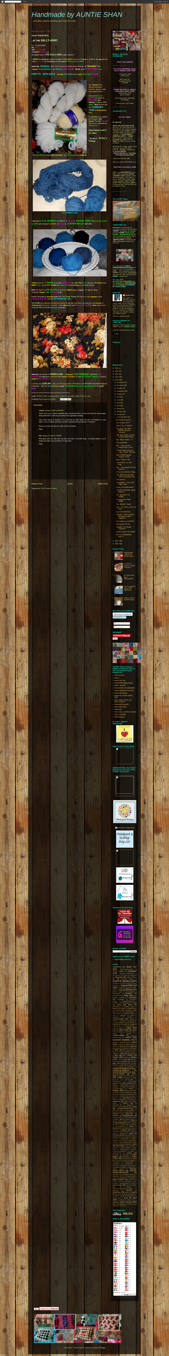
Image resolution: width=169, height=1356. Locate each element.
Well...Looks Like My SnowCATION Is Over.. (124, 446)
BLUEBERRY (120, 999)
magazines (116, 1101)
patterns (124, 1130)
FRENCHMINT (116, 1061)
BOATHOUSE (126, 1003)
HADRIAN (120, 1067)
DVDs (117, 1050)
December (120, 382)
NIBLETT (128, 1122)
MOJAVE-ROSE (117, 1117)
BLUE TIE (124, 997)
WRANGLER (121, 1200)
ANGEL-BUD (133, 975)
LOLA (119, 1098)
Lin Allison (132, 1096)
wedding (134, 1192)
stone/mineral (131, 1165)
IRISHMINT (116, 1087)
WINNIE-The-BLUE (119, 1196)
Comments (119, 627)
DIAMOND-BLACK (123, 1046)
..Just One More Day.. (123, 417)
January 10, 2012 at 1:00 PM (51, 436)
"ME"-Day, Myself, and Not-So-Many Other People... (125, 436)
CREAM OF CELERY (122, 1033)
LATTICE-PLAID (119, 1094)
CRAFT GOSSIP (120, 685)
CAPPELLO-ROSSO (128, 1013)
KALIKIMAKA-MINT (118, 1088)
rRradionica (118, 709)
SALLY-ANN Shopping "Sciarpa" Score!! (123, 456)
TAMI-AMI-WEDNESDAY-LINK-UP (125, 1172)
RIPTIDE (126, 1146)
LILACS (117, 1096)
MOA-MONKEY (130, 1112)
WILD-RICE (118, 1194)
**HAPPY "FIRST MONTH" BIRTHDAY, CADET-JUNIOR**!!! (125, 516)
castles (132, 1015)
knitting (116, 1090)
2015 (117, 371)
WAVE (126, 1192)
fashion (134, 1057)
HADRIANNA (130, 1067)
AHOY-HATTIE (116, 975)
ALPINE (125, 975)
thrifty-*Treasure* (81, 396)
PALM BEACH (125, 1128)
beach (128, 988)
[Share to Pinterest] (70, 399)
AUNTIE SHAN (42, 396)
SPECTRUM (116, 1165)
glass (114, 1063)
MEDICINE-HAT (127, 1106)
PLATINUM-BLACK (119, 1135)
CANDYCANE (116, 1013)
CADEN (129, 1010)
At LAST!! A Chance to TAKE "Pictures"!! (129, 565)
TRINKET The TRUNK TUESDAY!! (123, 528)
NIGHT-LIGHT (124, 1124)
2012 (117, 380)
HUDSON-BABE (124, 1085)
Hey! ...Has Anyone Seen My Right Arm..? (126, 468)
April (118, 405)
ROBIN (133, 1146)
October (120, 388)
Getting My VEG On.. (123, 524)
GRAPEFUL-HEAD (125, 1063)
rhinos (135, 1144)
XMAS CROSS (131, 1200)
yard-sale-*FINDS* (119, 1202)
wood (126, 1198)
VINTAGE (129, 1190)
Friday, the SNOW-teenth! (124, 487)
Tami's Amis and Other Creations (125, 712)
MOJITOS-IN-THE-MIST (130, 1117)
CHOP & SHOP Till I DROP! (125, 532)
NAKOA (126, 1121)
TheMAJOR (132, 1178)
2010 (117, 544)
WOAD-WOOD (116, 1198)
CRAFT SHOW (124, 1030)
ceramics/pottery (53, 396)
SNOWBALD (116, 1163)
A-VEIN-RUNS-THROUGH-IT (126, 973)
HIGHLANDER (116, 1081)
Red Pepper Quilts (121, 707)
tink (40, 436)
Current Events (65, 396)
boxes (130, 1005)
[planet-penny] (124, 828)
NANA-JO (134, 1121)
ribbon (118, 1146)
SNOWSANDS (129, 1163)
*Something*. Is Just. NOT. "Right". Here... (125, 483)
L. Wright (134, 1092)
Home (70, 484)
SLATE (125, 1160)
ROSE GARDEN (125, 1147)
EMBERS (115, 1053)
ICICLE (133, 1085)
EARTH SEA (126, 1050)
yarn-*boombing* (118, 1204)
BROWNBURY (116, 1006)
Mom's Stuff (118, 1119)
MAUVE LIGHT (117, 1106)
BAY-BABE (120, 988)
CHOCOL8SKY (131, 1022)
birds (120, 990)
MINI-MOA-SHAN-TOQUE (125, 1108)
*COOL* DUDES (118, 971)
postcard (115, 1137)
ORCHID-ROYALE (120, 1126)
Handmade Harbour (121, 693)
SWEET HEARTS (118, 1169)
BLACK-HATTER (130, 992)
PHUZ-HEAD (125, 1131)
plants (131, 1133)
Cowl (114, 1030)
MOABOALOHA (128, 1115)
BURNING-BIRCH (132, 1008)
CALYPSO (118, 1012)
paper (133, 1128)
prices (116, 1138)
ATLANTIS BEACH (127, 979)
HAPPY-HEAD (130, 1076)
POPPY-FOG (131, 1135)
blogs (126, 995)
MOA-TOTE (129, 1114)
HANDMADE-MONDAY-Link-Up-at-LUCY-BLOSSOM (124, 1073)
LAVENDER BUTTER (131, 1094)
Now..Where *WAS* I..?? (124, 440)
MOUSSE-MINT (117, 1121)
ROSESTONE (124, 1149)
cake (135, 1010)
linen (114, 1098)
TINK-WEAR (127, 1181)
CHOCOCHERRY (119, 1022)
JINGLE (124, 1087)
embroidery (123, 1053)
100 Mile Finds (119, 675)
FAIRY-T (131, 1055)
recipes (121, 1142)
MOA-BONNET (130, 1110)
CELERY (129, 1017)
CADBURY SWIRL (120, 1010)
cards (114, 1015)
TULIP (127, 1185)
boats (135, 1003)
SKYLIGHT (118, 1160)
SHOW (135, 1158)
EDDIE (128, 1052)
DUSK (125, 1048)
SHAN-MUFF (125, 1156)
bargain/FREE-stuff (129, 985)
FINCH (119, 1059)
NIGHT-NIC (134, 1124)
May (118, 403)
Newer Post (37, 484)
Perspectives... (121, 479)
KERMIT (131, 1088)
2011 (117, 541)
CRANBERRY (119, 1032)
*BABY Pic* (131, 967)
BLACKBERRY (117, 993)
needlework (118, 1123)
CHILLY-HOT (123, 1021)
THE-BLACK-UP (117, 1176)
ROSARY (115, 1147)
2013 (117, 377)
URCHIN (128, 1187)
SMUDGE (132, 1160)
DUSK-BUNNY (133, 1048)
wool (135, 1198)
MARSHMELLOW (117, 1105)
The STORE (36, 303)
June (119, 400)
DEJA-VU (120, 1044)
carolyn (41, 410)
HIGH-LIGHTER (129, 1079)
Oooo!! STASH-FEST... (124, 512)
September (121, 391)
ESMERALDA (133, 1053)
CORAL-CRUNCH (117, 1028)
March (119, 408)
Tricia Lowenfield (120, 714)
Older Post (102, 484)
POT (122, 1137)
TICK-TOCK (131, 1179)
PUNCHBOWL (125, 1138)
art (113, 979)
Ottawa (131, 1126)
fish (125, 1059)
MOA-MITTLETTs (117, 1112)
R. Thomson (123, 1140)
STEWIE (123, 1165)
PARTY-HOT (116, 1130)
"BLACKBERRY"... (122, 443)
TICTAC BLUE (117, 1181)
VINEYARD (116, 1190)
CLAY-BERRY (124, 1024)
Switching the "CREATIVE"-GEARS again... (129, 554)
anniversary (118, 977)
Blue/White (133, 997)
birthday (129, 990)
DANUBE (115, 1042)
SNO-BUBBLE (116, 1162)
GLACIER (132, 1061)
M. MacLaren (131, 1099)
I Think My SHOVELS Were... (126, 472)
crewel (132, 1035)
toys (114, 1185)
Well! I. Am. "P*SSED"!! (124, 426)
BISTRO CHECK (117, 992)
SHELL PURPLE (126, 1158)
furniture (124, 1061)
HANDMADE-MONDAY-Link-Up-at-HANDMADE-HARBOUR (124, 1069)
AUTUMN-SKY (116, 983)
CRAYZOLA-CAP (130, 1032)
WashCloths (117, 1192)
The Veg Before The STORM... (123, 496)
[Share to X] (65, 399)
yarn (88, 396)
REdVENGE (127, 1144)
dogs (132, 1046)
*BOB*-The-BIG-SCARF (126, 969)
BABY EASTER (127, 983)
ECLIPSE (121, 1052)
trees (120, 1185)
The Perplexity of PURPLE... (126, 521)
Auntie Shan (129, 295)
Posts (117, 623)
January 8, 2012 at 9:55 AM (54, 410)
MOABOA (116, 1115)
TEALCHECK (116, 1174)
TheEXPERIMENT (122, 1178)
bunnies (115, 1008)
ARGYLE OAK (131, 977)
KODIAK (126, 1090)
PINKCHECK (123, 1133)
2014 (117, 374)
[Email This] (61, 399)
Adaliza (117, 678)
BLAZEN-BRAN (117, 995)
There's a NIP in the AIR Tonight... (130, 599)
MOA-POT (116, 1114)
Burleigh (123, 1008)
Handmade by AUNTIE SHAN (77, 14)
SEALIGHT (126, 1155)
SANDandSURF (117, 1153)
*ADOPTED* (117, 967)
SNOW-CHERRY (129, 1162)
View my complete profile (121, 316)
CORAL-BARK (116, 1026)
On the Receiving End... (124, 420)
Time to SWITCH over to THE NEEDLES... (129, 588)
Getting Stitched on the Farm (124, 690)
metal (135, 1107)
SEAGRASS (116, 1155)
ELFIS (133, 1052)
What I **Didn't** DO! (123, 460)
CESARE (131, 1019)
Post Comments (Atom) (49, 488)
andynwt (88, 1348)
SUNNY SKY (131, 1167)
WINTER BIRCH (131, 1196)
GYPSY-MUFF (123, 1065)
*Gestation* (132, 971)
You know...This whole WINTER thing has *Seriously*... (123, 430)
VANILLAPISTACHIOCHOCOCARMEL (123, 1188)
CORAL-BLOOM (129, 1026)
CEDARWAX (116, 1017)
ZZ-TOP (122, 1205)
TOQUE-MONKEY (124, 1183)
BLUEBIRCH (116, 1003)
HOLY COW (126, 1083)
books (119, 1005)
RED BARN (129, 1142)
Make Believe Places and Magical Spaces (123, 701)
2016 (117, 368)
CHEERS (115, 1021)
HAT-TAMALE (126, 1077)
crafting (134, 1030)
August (119, 394)
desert (114, 1046)
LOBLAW (46, 383)
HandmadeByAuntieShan (123, 959)
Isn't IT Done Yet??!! (123, 423)
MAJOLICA (127, 1101)
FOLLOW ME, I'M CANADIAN (125, 688)
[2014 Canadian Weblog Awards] (124, 942)
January (120, 414)
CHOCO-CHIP (133, 1021)
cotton (128, 1028)
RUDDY (132, 1151)
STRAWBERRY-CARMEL (119, 1167)
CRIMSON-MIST (117, 1037)
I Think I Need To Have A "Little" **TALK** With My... (126, 451)
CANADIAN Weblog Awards (124, 683)
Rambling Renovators (122, 704)
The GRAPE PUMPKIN (128, 1174)
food (132, 1059)
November (120, 385)
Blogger (102, 1348)
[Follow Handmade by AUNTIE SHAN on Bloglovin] (123, 615)
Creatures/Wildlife (118, 1035)
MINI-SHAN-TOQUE (118, 1110)
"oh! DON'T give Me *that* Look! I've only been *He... (126, 476)
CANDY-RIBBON (129, 1012)
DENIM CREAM (130, 1044)
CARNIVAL (123, 1015)
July (118, 397)
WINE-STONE (133, 1194)
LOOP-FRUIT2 (122, 1099)
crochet (128, 1037)
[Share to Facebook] (68, 399)
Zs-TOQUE (129, 1204)
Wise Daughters (120, 717)
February (120, 411)
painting (115, 1128)
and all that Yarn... (121, 680)
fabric (72, 396)
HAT (114, 1078)
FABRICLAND (56, 374)
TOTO (133, 1183)
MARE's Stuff (128, 1103)
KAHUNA (132, 1087)
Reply (41, 429)
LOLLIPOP (126, 1098)
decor (134, 1042)
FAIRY (124, 1055)
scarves (129, 1153)
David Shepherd (124, 1042)
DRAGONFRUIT (117, 1048)
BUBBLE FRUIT (129, 1006)
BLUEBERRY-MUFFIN (128, 1001)
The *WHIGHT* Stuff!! (123, 504)
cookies (132, 1024)
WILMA (125, 1194)
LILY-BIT (124, 1096)
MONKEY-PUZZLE (130, 1119)
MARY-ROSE (130, 1105)
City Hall (115, 1024)
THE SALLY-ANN (53, 54)
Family (115, 1057)
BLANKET (129, 993)
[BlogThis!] (63, 399)
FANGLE (126, 1057)
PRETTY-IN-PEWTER (131, 1137)
